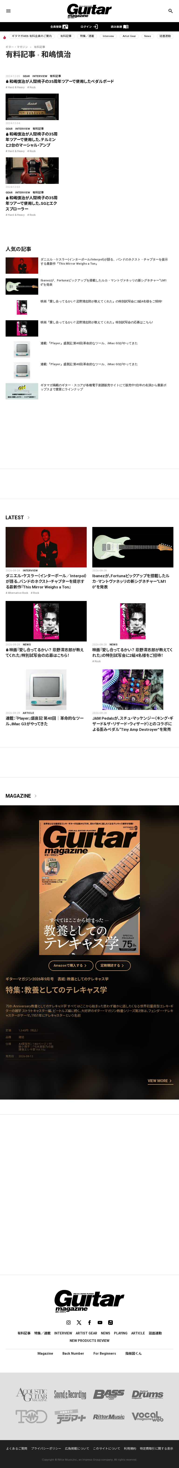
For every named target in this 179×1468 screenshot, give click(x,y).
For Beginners (104, 1353)
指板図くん (133, 1353)
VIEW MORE (160, 1081)
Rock (33, 87)
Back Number (73, 1353)
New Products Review (89, 1341)
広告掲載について (77, 1448)
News (147, 36)
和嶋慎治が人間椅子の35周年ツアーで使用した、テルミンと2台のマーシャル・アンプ (32, 140)
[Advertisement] (89, 1162)
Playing (120, 1333)
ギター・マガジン (17, 47)
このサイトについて (106, 1448)
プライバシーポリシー (46, 1448)
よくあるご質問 (16, 1448)
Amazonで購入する (71, 965)
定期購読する (113, 965)
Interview (108, 36)
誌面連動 (165, 36)
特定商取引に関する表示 (156, 1448)
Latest (18, 517)
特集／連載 (87, 36)
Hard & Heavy (16, 87)
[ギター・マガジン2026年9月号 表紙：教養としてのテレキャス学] (89, 952)
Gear (26, 76)
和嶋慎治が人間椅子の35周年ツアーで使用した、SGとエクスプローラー (32, 203)
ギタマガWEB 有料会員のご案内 (32, 36)
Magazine (22, 796)
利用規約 (130, 1448)
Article (28, 713)
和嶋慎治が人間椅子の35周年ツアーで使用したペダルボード (60, 81)
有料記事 (66, 36)
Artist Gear (129, 36)
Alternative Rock (18, 592)
